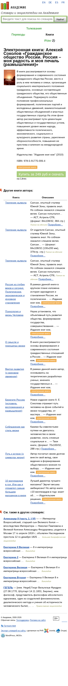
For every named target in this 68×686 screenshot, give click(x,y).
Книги (50, 34)
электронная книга (51, 303)
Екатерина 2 (10, 557)
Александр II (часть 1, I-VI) (19, 518)
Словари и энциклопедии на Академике (30, 13)
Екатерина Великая (15, 567)
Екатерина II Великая (16, 547)
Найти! (60, 19)
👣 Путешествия (8, 626)
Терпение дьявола (16, 202)
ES (56, 2)
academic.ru (13, 5)
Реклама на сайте (38, 620)
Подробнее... (55, 224)
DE (50, 2)
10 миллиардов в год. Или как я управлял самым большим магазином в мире (15, 488)
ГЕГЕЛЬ (8, 587)
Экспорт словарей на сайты (13, 631)
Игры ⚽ (49, 40)
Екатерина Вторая (14, 577)
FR (63, 2)
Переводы (18, 34)
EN (43, 2)
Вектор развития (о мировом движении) (14, 373)
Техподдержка (22, 620)
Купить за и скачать (41, 174)
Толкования (34, 28)
